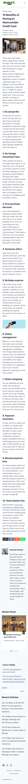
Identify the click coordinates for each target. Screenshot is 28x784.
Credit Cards (7, 11)
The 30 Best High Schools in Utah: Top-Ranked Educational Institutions (13, 741)
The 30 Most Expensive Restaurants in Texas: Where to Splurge (14, 730)
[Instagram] (11, 765)
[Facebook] (3, 765)
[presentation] (14, 623)
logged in (16, 669)
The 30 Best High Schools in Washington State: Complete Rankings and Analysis (13, 752)
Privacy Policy (14, 773)
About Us (10, 770)
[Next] (23, 632)
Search (4, 688)
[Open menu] (24, 3)
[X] (7, 765)
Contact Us (17, 770)
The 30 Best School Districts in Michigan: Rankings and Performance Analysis (14, 719)
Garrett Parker (8, 30)
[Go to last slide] (4, 632)
